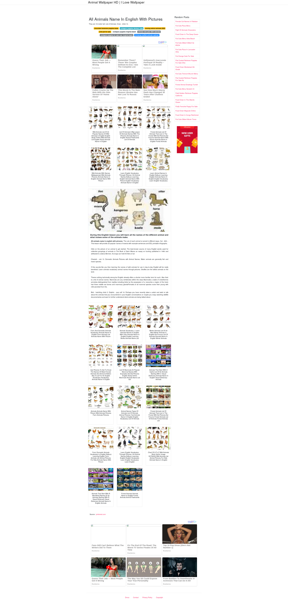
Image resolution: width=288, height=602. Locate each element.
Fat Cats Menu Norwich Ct (185, 89)
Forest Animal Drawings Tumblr (187, 84)
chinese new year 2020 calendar (149, 32)
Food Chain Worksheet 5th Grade (185, 68)
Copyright (159, 597)
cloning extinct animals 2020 (155, 28)
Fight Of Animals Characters (186, 30)
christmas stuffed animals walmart (147, 35)
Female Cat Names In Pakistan (187, 21)
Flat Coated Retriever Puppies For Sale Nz (186, 79)
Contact (136, 597)
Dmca (127, 597)
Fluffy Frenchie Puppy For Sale (187, 106)
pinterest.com (101, 514)
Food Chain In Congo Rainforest (187, 115)
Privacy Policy (147, 597)
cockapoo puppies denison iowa (131, 28)
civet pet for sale (105, 32)
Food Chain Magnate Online (186, 111)
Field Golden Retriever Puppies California (187, 94)
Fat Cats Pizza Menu (183, 26)
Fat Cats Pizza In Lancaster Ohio (185, 50)
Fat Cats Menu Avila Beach (185, 38)
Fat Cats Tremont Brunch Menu (187, 74)
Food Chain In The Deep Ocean (187, 34)
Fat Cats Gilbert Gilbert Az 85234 (185, 44)
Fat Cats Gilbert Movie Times (186, 119)
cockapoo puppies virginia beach (124, 32)
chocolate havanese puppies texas (106, 28)
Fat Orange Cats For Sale (185, 56)
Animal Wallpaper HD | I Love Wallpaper (116, 2)
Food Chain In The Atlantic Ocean (185, 101)
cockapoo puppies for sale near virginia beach (116, 35)
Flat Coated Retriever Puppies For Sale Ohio (186, 61)
